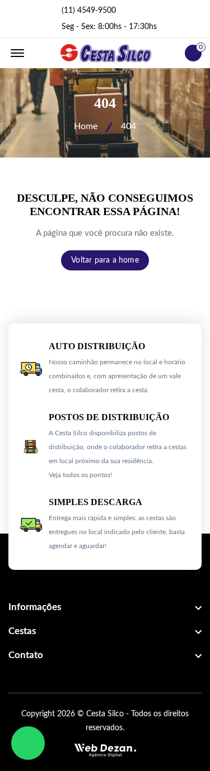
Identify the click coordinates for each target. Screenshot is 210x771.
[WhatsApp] (28, 743)
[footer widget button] (105, 607)
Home (85, 126)
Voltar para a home (105, 260)
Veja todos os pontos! (80, 475)
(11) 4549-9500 (89, 11)
